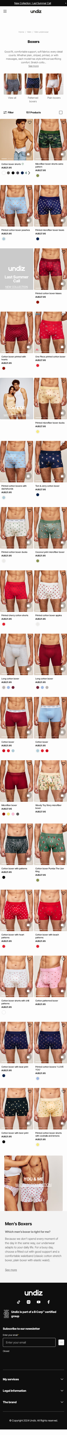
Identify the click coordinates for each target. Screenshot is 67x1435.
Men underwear (41, 32)
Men (29, 32)
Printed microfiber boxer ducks (49, 422)
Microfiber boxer (9, 805)
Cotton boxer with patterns (14, 868)
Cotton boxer (7, 742)
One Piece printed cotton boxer (50, 356)
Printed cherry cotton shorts (14, 615)
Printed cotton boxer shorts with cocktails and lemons (48, 1134)
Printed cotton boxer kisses (48, 293)
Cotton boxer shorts (11, 164)
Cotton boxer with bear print (14, 1066)
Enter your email (11, 1335)
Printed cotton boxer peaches (15, 230)
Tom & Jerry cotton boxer (47, 486)
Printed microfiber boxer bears (49, 230)
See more (11, 1270)
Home (21, 32)
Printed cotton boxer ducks (14, 552)
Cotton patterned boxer (46, 1000)
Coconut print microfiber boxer (49, 552)
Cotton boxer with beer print (14, 1133)
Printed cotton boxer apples (48, 615)
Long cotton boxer (10, 678)
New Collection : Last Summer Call (32, 3)
